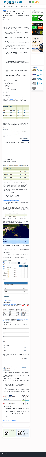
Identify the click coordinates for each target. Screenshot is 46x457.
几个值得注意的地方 (7, 91)
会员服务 (30, 6)
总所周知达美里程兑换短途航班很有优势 (9, 304)
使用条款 (3, 453)
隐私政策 (7, 453)
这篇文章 (11, 99)
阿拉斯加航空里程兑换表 (9, 300)
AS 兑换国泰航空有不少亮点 (8, 83)
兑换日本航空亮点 (6, 88)
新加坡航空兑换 (6, 85)
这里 (4, 211)
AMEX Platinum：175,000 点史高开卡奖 (39, 83)
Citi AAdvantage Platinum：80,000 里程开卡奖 (39, 88)
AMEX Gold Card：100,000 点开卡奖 (39, 70)
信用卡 (17, 6)
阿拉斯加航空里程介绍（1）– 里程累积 (9, 418)
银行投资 (21, 6)
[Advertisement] (16, 24)
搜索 (42, 12)
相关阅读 (5, 92)
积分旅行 (25, 6)
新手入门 (12, 6)
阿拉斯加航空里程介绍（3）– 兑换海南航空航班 (11, 200)
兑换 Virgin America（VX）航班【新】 (10, 89)
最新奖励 (8, 6)
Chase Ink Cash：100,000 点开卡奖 (39, 79)
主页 (4, 6)
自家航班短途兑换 (6, 86)
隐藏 (15, 80)
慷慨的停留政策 (6, 82)
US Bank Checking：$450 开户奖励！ (39, 74)
